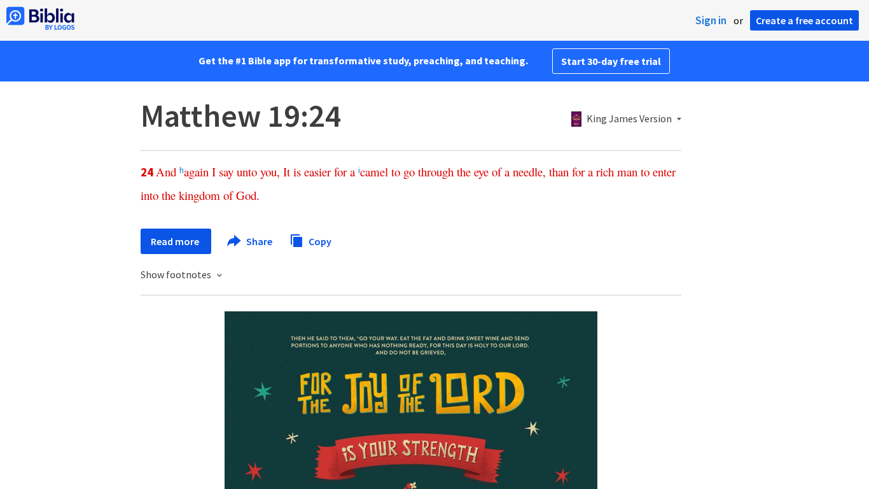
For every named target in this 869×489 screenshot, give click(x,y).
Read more (176, 241)
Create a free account (804, 20)
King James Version (629, 119)
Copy (319, 240)
